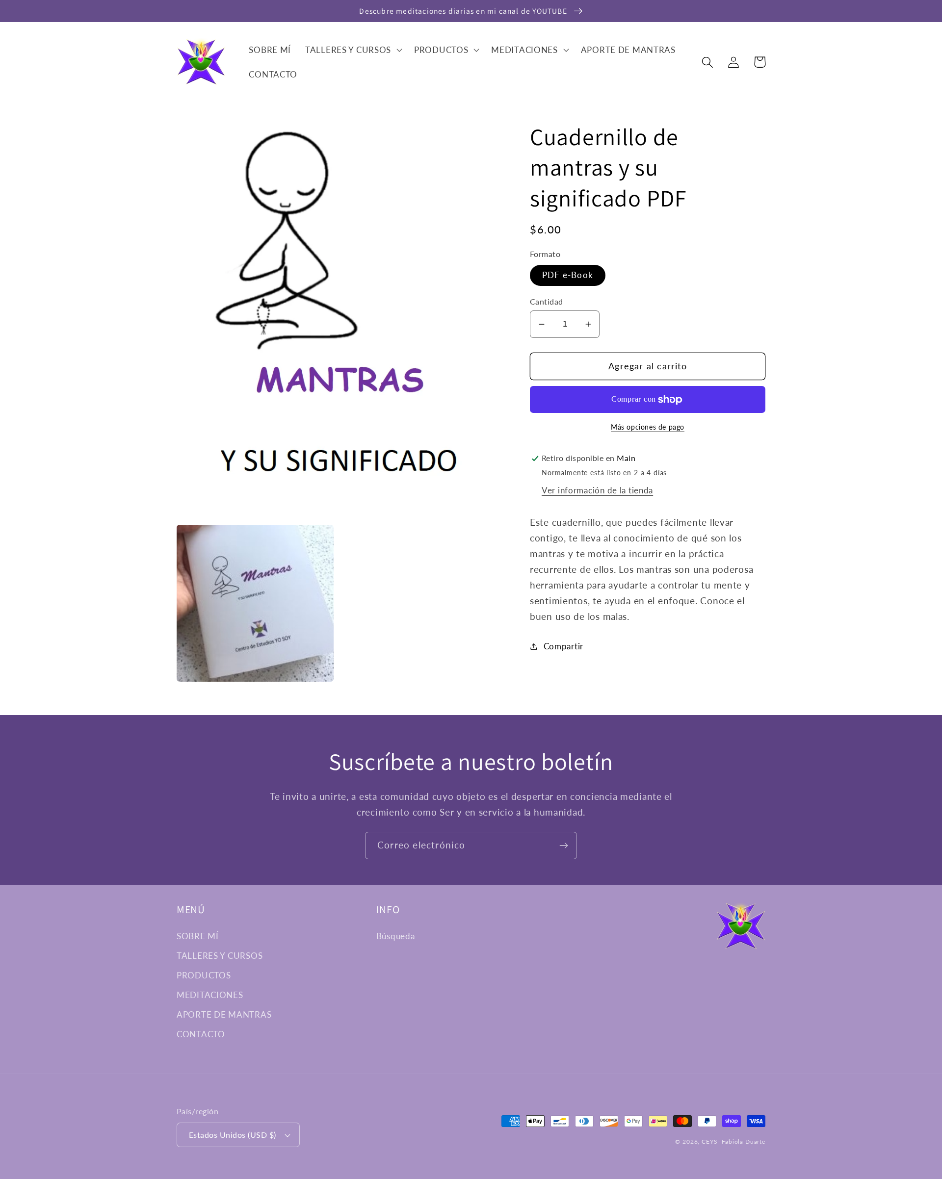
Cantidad (546, 301)
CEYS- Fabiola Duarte (733, 1141)
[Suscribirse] (563, 845)
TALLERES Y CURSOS (219, 955)
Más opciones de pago (647, 427)
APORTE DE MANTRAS (224, 1014)
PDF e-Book (567, 275)
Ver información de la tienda (597, 490)
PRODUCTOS (204, 975)
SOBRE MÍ (198, 936)
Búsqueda (395, 936)
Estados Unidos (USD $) (232, 1134)
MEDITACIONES (210, 995)
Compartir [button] (563, 646)
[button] (352, 50)
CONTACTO (201, 1034)
